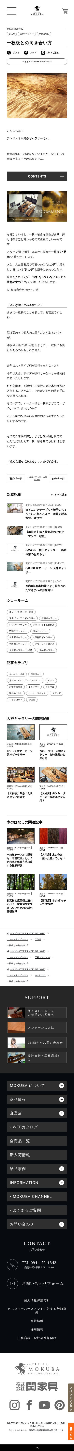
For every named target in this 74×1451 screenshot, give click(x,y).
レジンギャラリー (18, 624)
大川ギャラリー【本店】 (21, 650)
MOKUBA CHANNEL (32, 1196)
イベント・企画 (16, 674)
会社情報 (37, 1321)
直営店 (16, 1113)
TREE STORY (15, 699)
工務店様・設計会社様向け (37, 1338)
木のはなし (44, 34)
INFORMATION (24, 1182)
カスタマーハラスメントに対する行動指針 (37, 1310)
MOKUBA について (27, 1085)
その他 (32, 699)
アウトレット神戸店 (44, 644)
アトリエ (50, 686)
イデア (51, 680)
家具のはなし (15, 693)
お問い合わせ (22, 1224)
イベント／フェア (71, 1397)
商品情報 (18, 1099)
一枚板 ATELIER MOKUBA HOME (37, 62)
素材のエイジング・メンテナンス (25, 680)
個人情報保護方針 (37, 1300)
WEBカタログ (25, 1127)
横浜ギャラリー (40, 631)
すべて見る (61, 494)
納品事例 (18, 1168)
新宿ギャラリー (49, 618)
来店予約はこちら (71, 1431)
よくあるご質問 (27, 1210)
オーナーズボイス (37, 693)
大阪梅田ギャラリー (42, 637)
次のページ (58, 478)
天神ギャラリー (27, 34)
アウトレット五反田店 (43, 624)
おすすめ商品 (15, 686)
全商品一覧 (20, 1141)
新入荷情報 (20, 1155)
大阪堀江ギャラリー (19, 644)
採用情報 (37, 1329)
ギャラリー (33, 686)
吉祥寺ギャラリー (18, 631)
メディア (56, 693)
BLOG (12, 34)
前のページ (15, 478)
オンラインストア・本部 (21, 612)
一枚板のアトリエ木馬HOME (37, 478)
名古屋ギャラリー (18, 637)
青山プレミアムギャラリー (22, 618)
